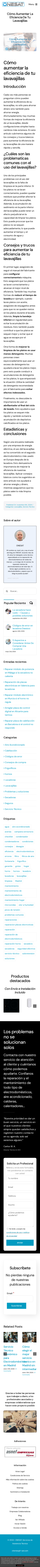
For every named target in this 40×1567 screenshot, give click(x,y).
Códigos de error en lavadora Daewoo (23, 627)
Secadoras (10, 797)
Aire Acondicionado (15, 744)
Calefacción (11, 750)
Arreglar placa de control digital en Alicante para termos (17, 711)
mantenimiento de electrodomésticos (13, 892)
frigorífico (21, 861)
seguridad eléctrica (26, 948)
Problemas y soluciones (17, 791)
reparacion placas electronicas (19, 924)
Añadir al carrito (9, 1011)
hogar (26, 866)
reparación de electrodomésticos (13, 936)
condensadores (12, 841)
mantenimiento (12, 886)
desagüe (20, 846)
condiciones (27, 841)
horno (7, 871)
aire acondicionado (21, 826)
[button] (5, 1006)
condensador (22, 836)
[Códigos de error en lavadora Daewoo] (8, 625)
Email (10, 1293)
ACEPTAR (20, 1565)
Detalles (15, 1009)
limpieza (8, 881)
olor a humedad (26, 905)
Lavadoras (10, 779)
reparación (10, 929)
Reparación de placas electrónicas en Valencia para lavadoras (20, 686)
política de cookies (28, 1562)
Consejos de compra (15, 762)
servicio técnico (12, 953)
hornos (8, 774)
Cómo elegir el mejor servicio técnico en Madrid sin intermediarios (31, 1358)
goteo (18, 866)
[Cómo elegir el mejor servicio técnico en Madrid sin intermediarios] (29, 1337)
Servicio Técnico (28, 507)
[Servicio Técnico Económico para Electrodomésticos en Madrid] (11, 1337)
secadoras (9, 948)
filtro (17, 856)
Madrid (18, 881)
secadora (28, 943)
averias (8, 831)
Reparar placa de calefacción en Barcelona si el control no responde (19, 724)
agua (7, 826)
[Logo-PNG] (13, 3)
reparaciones (11, 919)
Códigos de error (13, 756)
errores (8, 856)
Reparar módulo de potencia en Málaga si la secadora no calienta (19, 673)
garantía (8, 866)
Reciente (20, 603)
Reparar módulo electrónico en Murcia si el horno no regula (19, 698)
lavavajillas (21, 876)
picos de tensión (12, 910)
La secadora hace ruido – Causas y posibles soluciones (23, 612)
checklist (9, 836)
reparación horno (13, 943)
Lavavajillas (18, 507)
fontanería (9, 861)
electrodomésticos (25, 851)
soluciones (10, 958)
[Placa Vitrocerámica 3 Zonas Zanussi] (11, 1006)
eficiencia (9, 851)
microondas (10, 905)
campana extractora (23, 831)
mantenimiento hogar (15, 900)
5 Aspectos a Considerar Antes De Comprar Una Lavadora (23, 644)
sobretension (28, 953)
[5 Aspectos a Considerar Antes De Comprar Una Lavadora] (8, 640)
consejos (9, 846)
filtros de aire (28, 856)
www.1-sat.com (13, 578)
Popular (9, 603)
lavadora (27, 871)
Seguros (9, 803)
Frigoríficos (10, 768)
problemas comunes (14, 915)
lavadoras (9, 876)
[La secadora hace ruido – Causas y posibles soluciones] (8, 610)
